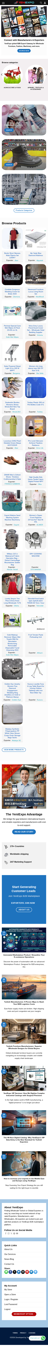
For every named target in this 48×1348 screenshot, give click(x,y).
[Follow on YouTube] (17, 1234)
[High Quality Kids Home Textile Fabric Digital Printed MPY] (35, 462)
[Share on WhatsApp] (6, 1272)
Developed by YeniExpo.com (27, 1337)
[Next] (46, 79)
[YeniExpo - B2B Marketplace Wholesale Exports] (24, 2)
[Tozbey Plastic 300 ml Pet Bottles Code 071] (35, 387)
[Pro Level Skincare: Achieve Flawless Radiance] (35, 426)
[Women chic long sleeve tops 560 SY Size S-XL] (35, 351)
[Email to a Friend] (23, 1272)
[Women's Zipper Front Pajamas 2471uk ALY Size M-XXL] (35, 500)
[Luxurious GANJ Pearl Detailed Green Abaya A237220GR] (12, 426)
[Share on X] (14, 1272)
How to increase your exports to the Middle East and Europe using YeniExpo (24, 1180)
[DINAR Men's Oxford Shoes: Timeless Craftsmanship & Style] (12, 461)
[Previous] (1, 79)
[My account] (45, 2)
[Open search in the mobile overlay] (41, 3)
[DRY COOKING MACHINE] (35, 538)
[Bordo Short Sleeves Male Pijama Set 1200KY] (12, 238)
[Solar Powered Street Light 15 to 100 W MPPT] (12, 351)
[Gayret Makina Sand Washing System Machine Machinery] (12, 500)
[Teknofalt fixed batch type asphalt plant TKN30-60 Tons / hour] (35, 583)
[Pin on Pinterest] (27, 1272)
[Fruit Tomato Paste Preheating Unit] (35, 620)
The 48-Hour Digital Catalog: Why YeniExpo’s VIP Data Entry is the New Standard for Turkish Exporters (24, 1140)
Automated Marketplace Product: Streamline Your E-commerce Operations (24, 956)
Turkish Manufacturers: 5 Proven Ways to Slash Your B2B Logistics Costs (24, 1003)
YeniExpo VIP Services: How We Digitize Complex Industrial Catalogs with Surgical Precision (24, 1094)
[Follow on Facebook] (6, 1234)
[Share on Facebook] (10, 1272)
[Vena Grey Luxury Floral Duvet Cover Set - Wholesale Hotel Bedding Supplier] (35, 310)
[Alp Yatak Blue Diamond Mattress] (35, 238)
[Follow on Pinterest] (14, 1234)
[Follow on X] (11, 1234)
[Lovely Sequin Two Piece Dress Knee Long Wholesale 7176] (12, 583)
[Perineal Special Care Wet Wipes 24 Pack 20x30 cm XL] (12, 310)
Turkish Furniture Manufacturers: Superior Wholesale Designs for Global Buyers (24, 1047)
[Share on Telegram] (35, 1272)
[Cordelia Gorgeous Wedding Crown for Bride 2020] (12, 274)
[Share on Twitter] (19, 1272)
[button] (3, 3)
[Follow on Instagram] (8, 1234)
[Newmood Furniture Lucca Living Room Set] (35, 274)
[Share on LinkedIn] (31, 1272)
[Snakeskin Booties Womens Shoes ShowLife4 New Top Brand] (12, 387)
